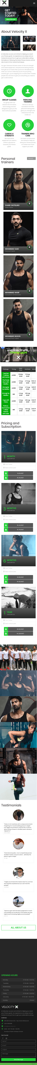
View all (30, 158)
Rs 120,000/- (20, 581)
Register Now (10, 19)
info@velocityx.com (10, 1026)
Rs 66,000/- (20, 577)
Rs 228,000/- (20, 633)
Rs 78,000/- (20, 529)
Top (32, 1064)
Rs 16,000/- (20, 473)
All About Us (18, 927)
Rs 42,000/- (20, 525)
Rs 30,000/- (20, 478)
